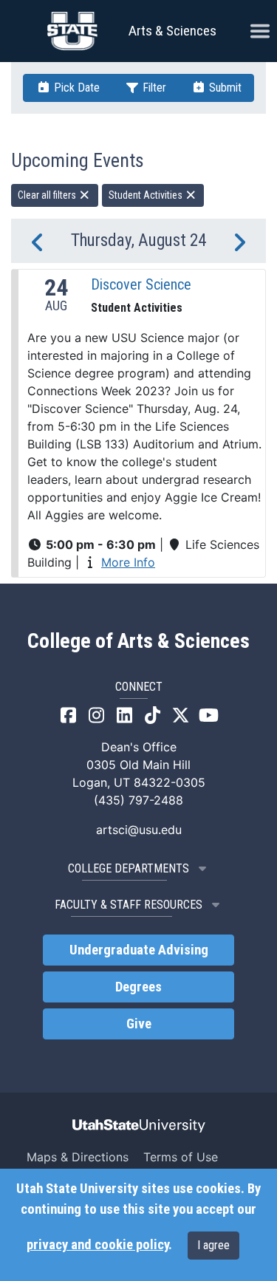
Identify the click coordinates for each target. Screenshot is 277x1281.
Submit (224, 88)
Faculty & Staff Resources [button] (128, 904)
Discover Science (141, 284)
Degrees (138, 987)
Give (138, 1024)
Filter (153, 88)
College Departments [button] (128, 868)
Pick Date (75, 88)
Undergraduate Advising (138, 950)
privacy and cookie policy (97, 1245)
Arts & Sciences (172, 30)
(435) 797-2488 (138, 800)
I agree (213, 1245)
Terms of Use (180, 1157)
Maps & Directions (78, 1157)
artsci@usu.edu (139, 829)
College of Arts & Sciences (138, 641)
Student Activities (147, 195)
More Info (128, 562)
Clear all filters (48, 195)
